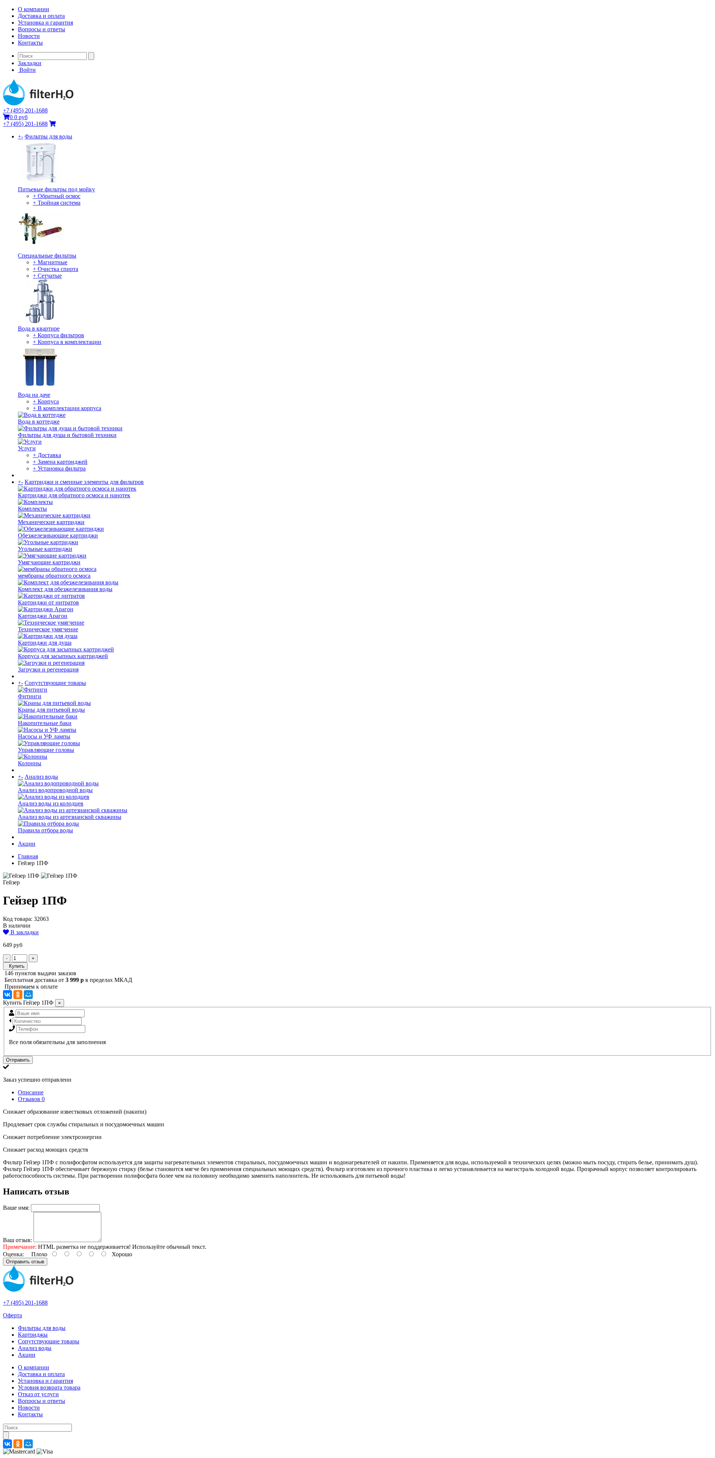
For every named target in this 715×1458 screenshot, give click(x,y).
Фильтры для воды (48, 136)
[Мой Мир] (28, 994)
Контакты (30, 42)
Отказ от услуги (38, 1394)
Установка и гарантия (45, 22)
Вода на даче (34, 395)
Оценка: (13, 1254)
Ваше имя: (16, 1208)
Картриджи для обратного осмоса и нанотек (74, 495)
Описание (31, 1092)
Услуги (27, 448)
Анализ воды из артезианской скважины (69, 817)
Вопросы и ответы (41, 29)
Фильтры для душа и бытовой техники (67, 435)
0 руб (19, 117)
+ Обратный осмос (56, 196)
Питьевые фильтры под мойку (56, 189)
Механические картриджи (51, 522)
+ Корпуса (46, 401)
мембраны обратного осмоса (54, 575)
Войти (27, 70)
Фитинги (29, 696)
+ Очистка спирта (55, 269)
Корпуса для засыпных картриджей (63, 656)
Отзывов (31, 1099)
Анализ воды (41, 776)
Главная (28, 856)
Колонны (29, 763)
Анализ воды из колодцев (50, 803)
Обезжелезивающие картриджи (58, 535)
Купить (15, 966)
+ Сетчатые (47, 275)
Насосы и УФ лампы (44, 736)
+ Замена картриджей (60, 462)
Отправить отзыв (25, 1261)
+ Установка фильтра (59, 468)
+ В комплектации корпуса (67, 408)
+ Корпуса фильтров (58, 335)
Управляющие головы (46, 750)
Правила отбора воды (45, 830)
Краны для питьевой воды (51, 709)
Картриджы (33, 1334)
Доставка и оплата (41, 16)
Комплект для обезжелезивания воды (65, 589)
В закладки (24, 932)
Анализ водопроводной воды (55, 790)
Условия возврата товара (49, 1387)
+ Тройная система (56, 203)
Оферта (12, 1315)
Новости (29, 36)
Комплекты (32, 508)
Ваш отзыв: (17, 1240)
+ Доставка (47, 455)
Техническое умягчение (48, 629)
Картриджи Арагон (42, 616)
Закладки (29, 63)
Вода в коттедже (39, 421)
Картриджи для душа (45, 642)
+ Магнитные (50, 262)
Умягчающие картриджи (49, 562)
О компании (33, 9)
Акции (26, 843)
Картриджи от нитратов (48, 602)
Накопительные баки (45, 723)
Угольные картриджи (45, 549)
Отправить (18, 1060)
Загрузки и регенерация (48, 669)
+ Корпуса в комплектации (67, 342)
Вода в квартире (39, 328)
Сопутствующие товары (55, 683)
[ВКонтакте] (7, 994)
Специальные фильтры (47, 255)
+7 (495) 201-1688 (25, 110)
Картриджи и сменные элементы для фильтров (84, 482)
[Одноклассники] (17, 994)
